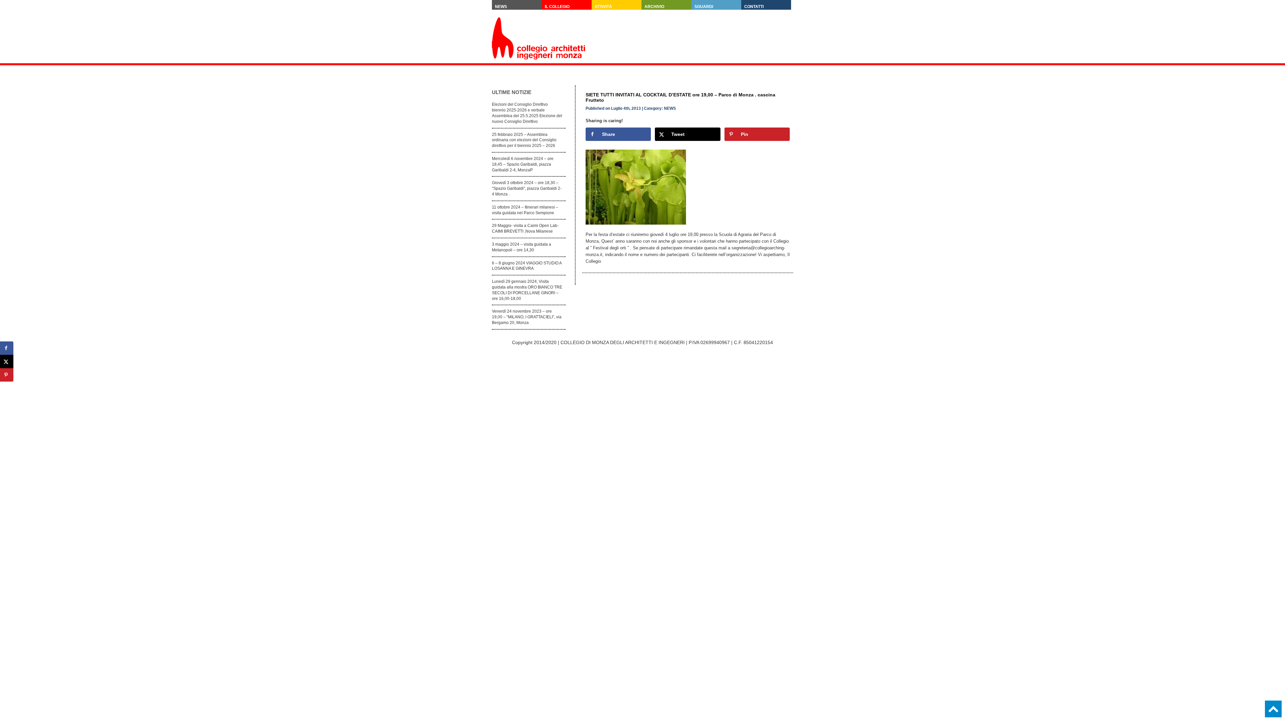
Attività (603, 6)
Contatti (754, 6)
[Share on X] (6, 361)
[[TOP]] (1273, 709)
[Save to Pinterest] (6, 375)
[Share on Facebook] (6, 348)
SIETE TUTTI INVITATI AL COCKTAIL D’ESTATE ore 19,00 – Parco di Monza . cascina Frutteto (680, 97)
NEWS (670, 108)
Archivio (654, 6)
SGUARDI (703, 6)
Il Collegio (557, 6)
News (501, 6)
